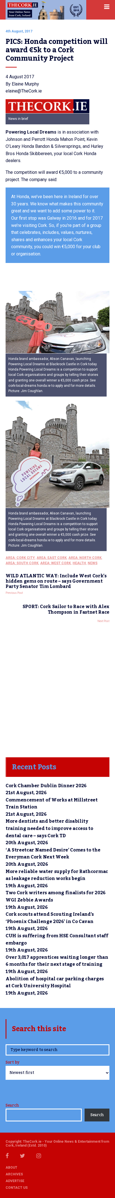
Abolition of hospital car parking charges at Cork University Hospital (55, 982)
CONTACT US (17, 1188)
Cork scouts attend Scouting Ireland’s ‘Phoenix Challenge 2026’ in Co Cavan (50, 918)
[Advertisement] (57, 688)
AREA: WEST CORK (55, 563)
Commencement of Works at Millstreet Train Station (52, 804)
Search (12, 1105)
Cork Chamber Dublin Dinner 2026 (46, 785)
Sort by (12, 1062)
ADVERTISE (15, 1181)
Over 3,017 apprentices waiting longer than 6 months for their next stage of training (57, 961)
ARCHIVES (14, 1174)
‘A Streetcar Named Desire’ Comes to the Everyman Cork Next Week (53, 854)
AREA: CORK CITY (20, 558)
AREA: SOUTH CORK (22, 563)
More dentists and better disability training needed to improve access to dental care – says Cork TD (49, 828)
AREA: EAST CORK (52, 558)
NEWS (92, 563)
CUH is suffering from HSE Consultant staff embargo (57, 939)
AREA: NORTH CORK (85, 558)
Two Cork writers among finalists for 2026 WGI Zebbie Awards (56, 896)
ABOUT (11, 1167)
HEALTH (79, 563)
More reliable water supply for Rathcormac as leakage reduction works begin (57, 875)
